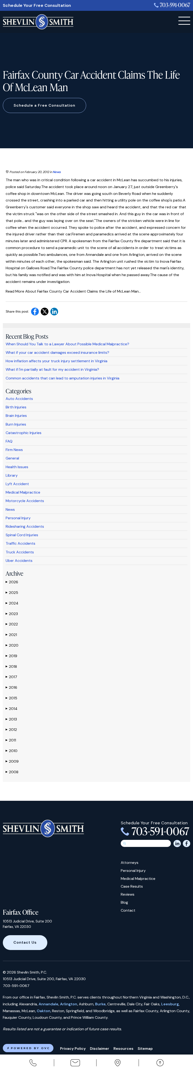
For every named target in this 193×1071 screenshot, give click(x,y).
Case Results (132, 886)
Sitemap (145, 1048)
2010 (11, 750)
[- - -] (184, 21)
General (12, 458)
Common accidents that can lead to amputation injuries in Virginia (62, 378)
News (57, 172)
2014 (11, 708)
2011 (11, 740)
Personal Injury (18, 517)
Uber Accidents (19, 560)
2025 (12, 592)
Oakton (43, 1010)
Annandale (48, 1004)
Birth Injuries (16, 407)
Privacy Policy (73, 1048)
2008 (12, 771)
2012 (11, 729)
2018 (11, 666)
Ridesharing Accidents (25, 526)
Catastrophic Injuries (23, 432)
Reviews (127, 894)
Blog (124, 902)
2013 (11, 719)
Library (12, 475)
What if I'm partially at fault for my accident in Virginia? (52, 369)
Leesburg (170, 1004)
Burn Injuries (16, 424)
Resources (123, 1048)
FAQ (9, 441)
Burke (100, 1004)
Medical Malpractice (23, 492)
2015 (11, 698)
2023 (12, 613)
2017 (11, 676)
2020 (12, 645)
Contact (128, 910)
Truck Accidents (20, 552)
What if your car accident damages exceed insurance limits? (57, 352)
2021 (11, 634)
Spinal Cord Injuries (22, 534)
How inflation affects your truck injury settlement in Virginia (56, 360)
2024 (12, 603)
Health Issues (17, 466)
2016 (11, 687)
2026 (12, 582)
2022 (12, 624)
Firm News (14, 449)
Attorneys (129, 862)
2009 (12, 761)
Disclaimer (99, 1048)
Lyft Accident (17, 483)
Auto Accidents (19, 398)
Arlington (68, 1004)
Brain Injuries (16, 415)
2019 (11, 655)
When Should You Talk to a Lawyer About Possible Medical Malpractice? (67, 344)
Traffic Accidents (20, 543)
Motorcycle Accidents (25, 500)
